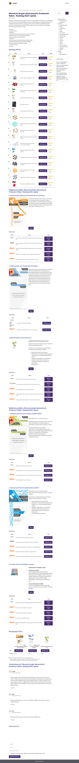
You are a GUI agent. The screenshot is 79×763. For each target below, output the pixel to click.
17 (10, 164)
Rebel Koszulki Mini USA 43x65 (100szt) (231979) (20, 41)
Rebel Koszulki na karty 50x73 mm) (17, 37)
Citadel (61, 31)
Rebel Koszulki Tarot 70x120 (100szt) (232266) (20, 35)
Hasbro (61, 43)
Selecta (61, 49)
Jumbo (60, 39)
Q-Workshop (62, 28)
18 (10, 170)
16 (10, 157)
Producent (31, 657)
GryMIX (15, 3)
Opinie (11, 46)
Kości (60, 52)
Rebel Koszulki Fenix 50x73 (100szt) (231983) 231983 (21, 40)
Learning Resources (63, 46)
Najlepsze (12, 32)
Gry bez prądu (26, 657)
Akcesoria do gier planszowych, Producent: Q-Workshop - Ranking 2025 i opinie (24, 659)
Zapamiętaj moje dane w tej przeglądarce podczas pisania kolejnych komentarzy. (27, 753)
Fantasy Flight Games (64, 34)
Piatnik (60, 26)
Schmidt (61, 40)
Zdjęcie (15, 53)
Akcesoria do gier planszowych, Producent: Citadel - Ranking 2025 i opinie (23, 660)
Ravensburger (62, 36)
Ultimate (61, 37)
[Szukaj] (67, 13)
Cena (43, 53)
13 (10, 136)
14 (10, 144)
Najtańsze (12, 38)
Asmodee (61, 48)
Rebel (60, 29)
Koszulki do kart (62, 54)
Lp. (9, 53)
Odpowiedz (13, 687)
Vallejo (60, 42)
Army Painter (62, 32)
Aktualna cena (43, 58)
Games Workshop (63, 25)
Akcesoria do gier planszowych (16, 657)
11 (10, 123)
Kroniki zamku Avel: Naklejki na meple (18, 43)
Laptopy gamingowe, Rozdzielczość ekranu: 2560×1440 (62, 70)
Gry (22, 657)
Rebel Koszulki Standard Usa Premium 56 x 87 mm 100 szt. (22, 34)
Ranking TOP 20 (13, 31)
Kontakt (67, 3)
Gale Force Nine (62, 45)
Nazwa (29, 53)
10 (10, 117)
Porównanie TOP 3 (14, 44)
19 (10, 177)
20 (10, 183)
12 (10, 130)
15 (10, 150)
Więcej (31, 228)
